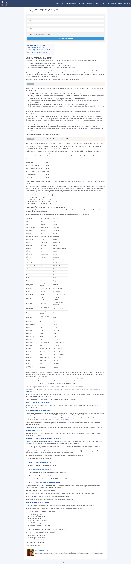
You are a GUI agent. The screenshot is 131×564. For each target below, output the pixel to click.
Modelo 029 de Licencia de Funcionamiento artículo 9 (43, 438)
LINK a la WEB (45, 384)
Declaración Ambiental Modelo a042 (38, 402)
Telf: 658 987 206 (111, 3)
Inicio (57, 3)
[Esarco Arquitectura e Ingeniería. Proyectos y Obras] (4, 3)
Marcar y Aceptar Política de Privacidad (40, 34)
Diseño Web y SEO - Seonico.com (76, 562)
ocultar (42, 45)
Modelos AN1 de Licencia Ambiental (40, 469)
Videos (62, 3)
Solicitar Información (65, 39)
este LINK (30, 496)
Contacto (102, 3)
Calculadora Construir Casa (86, 3)
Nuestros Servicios (71, 3)
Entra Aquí (66, 420)
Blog (97, 3)
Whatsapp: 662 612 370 (124, 3)
